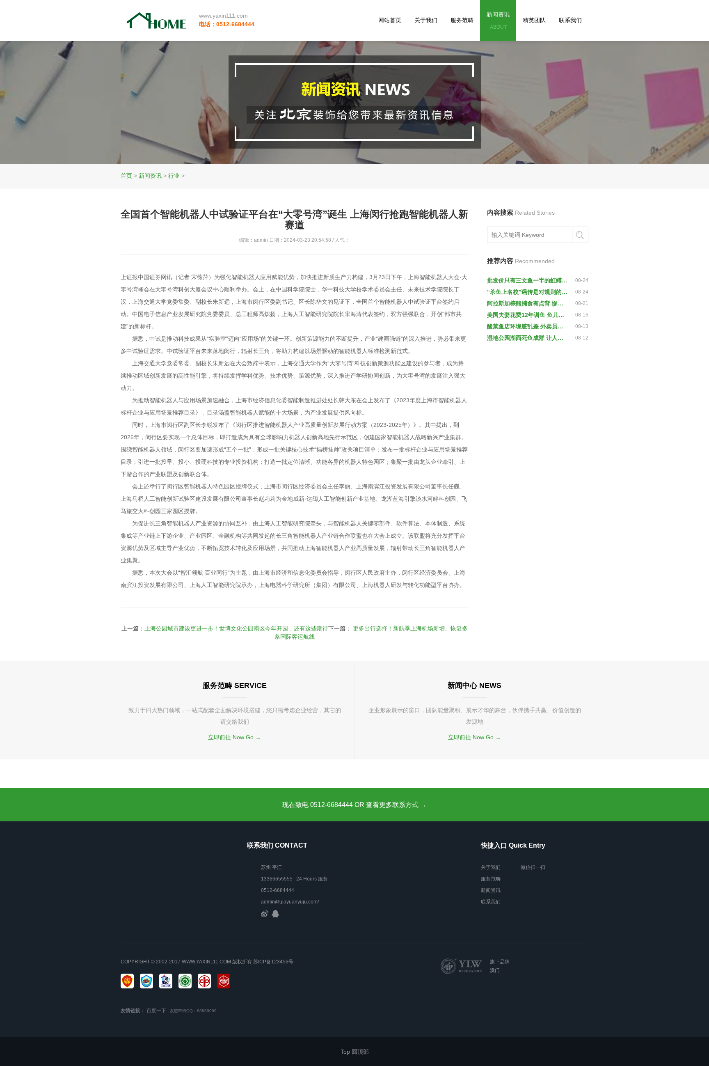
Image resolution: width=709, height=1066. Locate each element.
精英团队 (534, 20)
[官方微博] (264, 913)
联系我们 (570, 20)
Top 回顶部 (355, 1051)
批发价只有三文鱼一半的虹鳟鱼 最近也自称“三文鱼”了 (527, 280)
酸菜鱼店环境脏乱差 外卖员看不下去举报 (527, 326)
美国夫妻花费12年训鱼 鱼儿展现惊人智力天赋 (527, 315)
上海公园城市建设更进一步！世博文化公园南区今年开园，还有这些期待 (236, 628)
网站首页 (389, 20)
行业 (174, 175)
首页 (126, 175)
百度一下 (156, 1010)
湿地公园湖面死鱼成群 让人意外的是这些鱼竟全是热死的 (527, 338)
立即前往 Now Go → (234, 737)
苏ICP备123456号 (273, 962)
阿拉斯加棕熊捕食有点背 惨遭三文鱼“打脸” (527, 303)
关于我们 (425, 20)
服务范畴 (462, 20)
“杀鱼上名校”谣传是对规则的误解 (527, 292)
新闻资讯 (498, 20)
